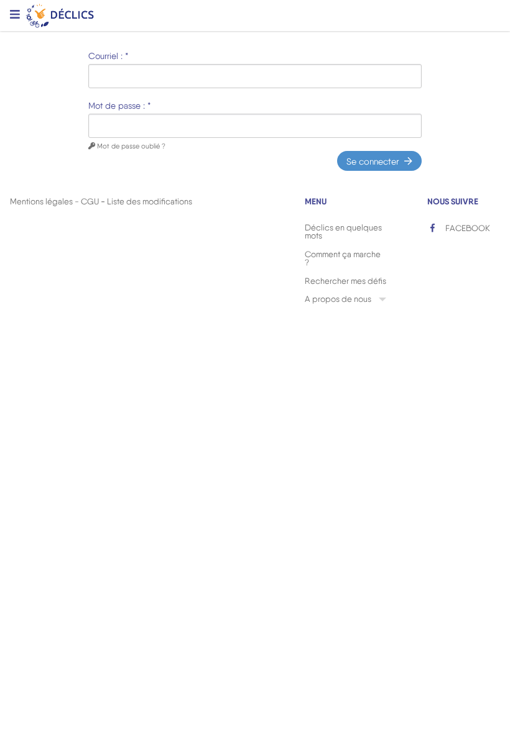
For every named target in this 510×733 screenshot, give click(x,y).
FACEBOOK (466, 228)
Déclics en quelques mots (343, 231)
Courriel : (108, 56)
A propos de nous (338, 299)
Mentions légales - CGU (54, 201)
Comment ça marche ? (343, 258)
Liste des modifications (149, 201)
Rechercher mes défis (345, 281)
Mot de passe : (119, 106)
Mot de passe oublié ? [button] (130, 146)
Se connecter (372, 160)
